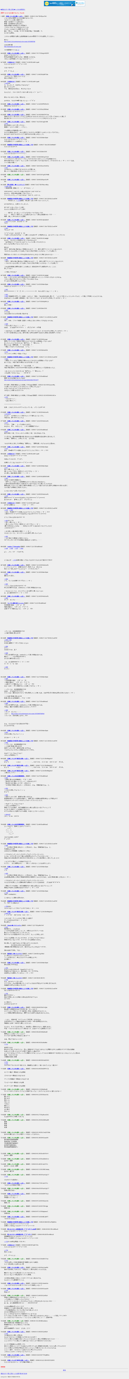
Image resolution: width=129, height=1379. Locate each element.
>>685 (6, 584)
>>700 (6, 893)
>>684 (6, 579)
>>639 (6, 83)
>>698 (6, 868)
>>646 (6, 548)
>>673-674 (7, 414)
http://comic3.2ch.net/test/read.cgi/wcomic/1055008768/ (19, 41)
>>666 (6, 296)
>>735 (6, 1241)
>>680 (6, 640)
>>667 (6, 319)
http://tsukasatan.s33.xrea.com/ (12, 46)
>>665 (6, 259)
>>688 (6, 653)
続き (64, 1370)
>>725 (6, 1176)
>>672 (6, 352)
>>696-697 (7, 814)
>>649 (11, 548)
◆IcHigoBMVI (15, 953)
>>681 (6, 520)
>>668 (6, 310)
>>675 (6, 423)
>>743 (6, 1333)
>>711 (6, 1062)
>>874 (6, 397)
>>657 (6, 167)
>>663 (6, 228)
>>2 (18, 50)
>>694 (6, 788)
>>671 (6, 467)
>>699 (6, 845)
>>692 (6, 778)
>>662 (6, 221)
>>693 (6, 732)
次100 (25, 1373)
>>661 (6, 303)
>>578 (19, 200)
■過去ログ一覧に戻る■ (8, 9)
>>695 (6, 795)
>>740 (6, 1290)
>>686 (6, 598)
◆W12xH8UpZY (16, 184)
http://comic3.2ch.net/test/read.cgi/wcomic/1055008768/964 (27, 713)
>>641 (10, 186)
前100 (21, 1373)
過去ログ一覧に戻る (7, 1373)
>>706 (6, 968)
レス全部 (16, 1373)
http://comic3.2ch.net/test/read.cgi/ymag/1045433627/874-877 (21, 380)
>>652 (6, 123)
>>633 (6, 927)
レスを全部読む (20, 9)
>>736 (6, 1250)
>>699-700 (7, 913)
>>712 (6, 1044)
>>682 (6, 536)
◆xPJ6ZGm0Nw (14, 925)
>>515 (14, 560)
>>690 (6, 678)
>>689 (6, 667)
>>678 (6, 496)
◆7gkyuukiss (15, 603)
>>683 (11, 510)
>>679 (6, 510)
